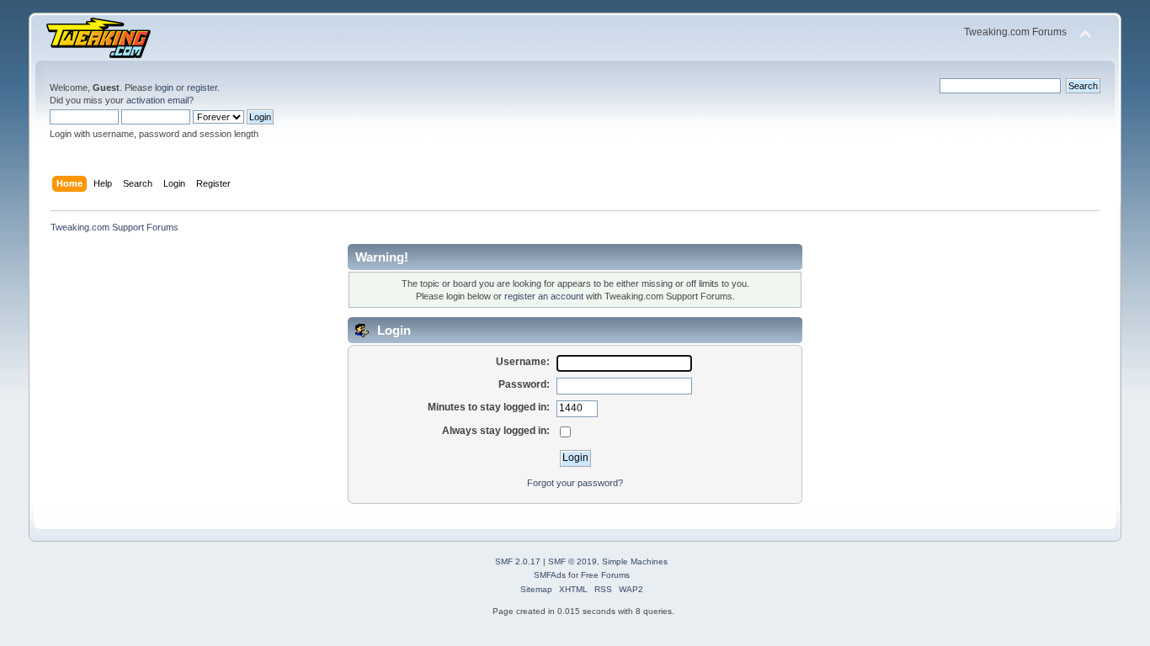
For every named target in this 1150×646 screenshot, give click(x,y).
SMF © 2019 (572, 561)
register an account (543, 296)
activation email (157, 100)
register (202, 87)
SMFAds (550, 575)
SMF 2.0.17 (517, 561)
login (164, 87)
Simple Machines (635, 561)
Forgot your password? (575, 483)
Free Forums (605, 575)
